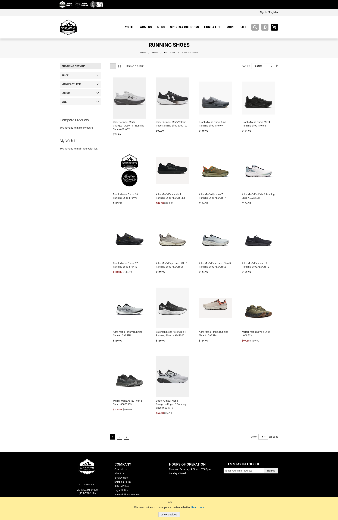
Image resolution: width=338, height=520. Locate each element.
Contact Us (120, 469)
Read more (197, 507)
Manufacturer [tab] (71, 84)
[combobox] (255, 27)
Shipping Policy (122, 481)
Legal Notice (121, 490)
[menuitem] (131, 27)
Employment (121, 477)
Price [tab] (65, 75)
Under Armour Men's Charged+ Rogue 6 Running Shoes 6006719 (171, 404)
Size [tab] (64, 101)
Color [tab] (66, 93)
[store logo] (68, 27)
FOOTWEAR (169, 52)
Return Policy (121, 486)
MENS (155, 52)
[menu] (187, 27)
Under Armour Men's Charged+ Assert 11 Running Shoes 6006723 (128, 126)
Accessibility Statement (127, 494)
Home (143, 52)
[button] (264, 27)
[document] (169, 511)
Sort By (246, 65)
